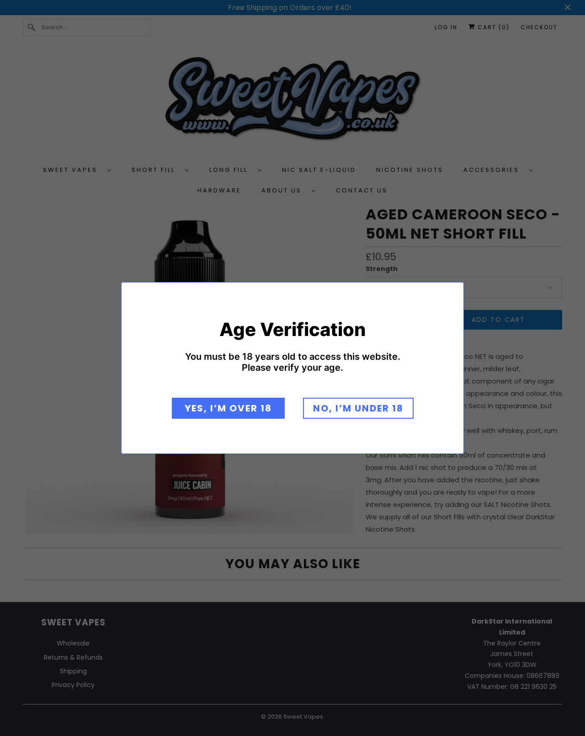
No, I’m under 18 (358, 408)
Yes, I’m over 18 (228, 408)
